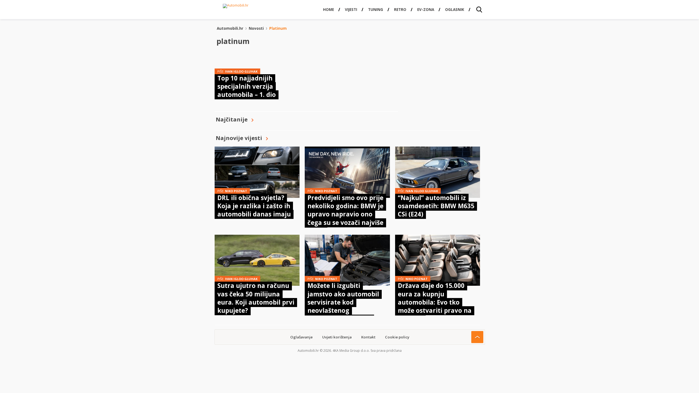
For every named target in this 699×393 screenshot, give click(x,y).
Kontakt (368, 337)
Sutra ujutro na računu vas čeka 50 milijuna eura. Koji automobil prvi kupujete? (255, 298)
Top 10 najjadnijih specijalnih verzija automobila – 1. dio (246, 86)
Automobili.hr (230, 28)
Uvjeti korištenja (337, 337)
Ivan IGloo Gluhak (241, 71)
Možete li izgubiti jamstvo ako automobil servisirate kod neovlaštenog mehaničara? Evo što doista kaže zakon (343, 306)
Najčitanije (232, 119)
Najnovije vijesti (239, 138)
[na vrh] (477, 337)
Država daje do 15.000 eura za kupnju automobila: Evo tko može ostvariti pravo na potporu (435, 302)
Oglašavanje (301, 337)
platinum (278, 28)
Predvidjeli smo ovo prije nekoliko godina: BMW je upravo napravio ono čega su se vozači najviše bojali (345, 214)
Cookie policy (397, 337)
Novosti (256, 28)
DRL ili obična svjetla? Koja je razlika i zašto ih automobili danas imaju (254, 206)
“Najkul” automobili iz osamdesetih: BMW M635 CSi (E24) (436, 206)
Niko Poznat (236, 191)
